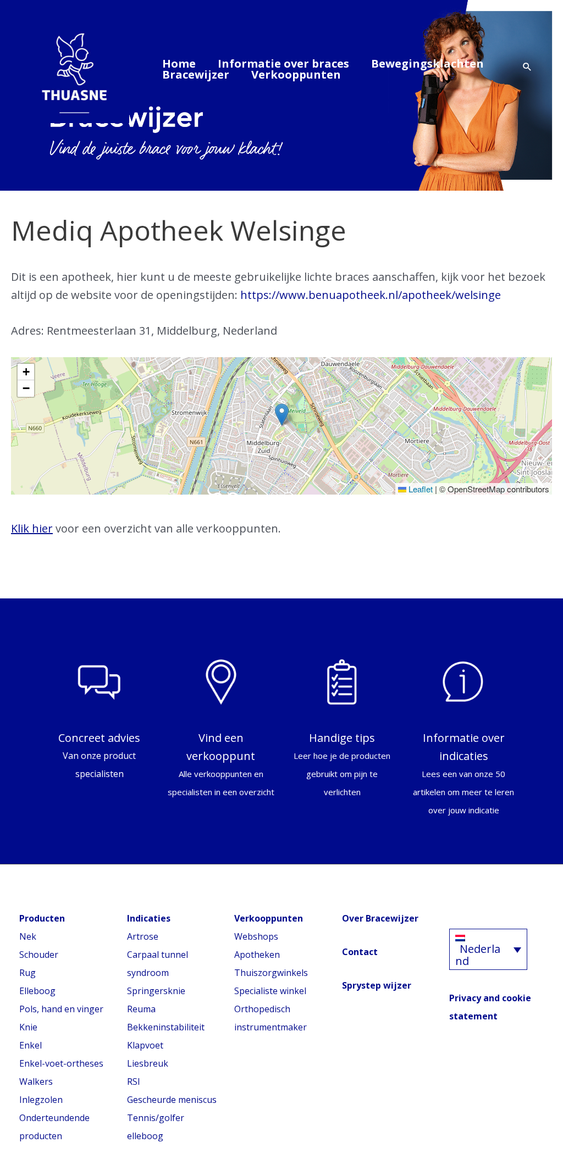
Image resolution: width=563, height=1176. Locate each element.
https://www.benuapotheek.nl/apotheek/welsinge (370, 294)
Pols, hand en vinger (61, 1009)
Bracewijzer (195, 74)
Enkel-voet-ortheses (61, 1063)
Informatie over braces (283, 63)
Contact (360, 952)
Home (179, 63)
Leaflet (419, 489)
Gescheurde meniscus (172, 1100)
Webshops (256, 936)
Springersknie (156, 991)
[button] (527, 67)
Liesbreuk (147, 1063)
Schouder (38, 954)
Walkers (36, 1081)
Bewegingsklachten (427, 63)
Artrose (142, 936)
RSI (133, 1081)
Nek (27, 936)
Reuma (141, 1009)
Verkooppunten (296, 74)
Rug (27, 973)
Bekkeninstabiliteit (166, 1027)
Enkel (30, 1045)
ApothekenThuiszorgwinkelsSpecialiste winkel (271, 972)
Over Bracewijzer (380, 918)
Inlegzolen (41, 1100)
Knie (28, 1027)
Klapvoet (145, 1045)
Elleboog (37, 991)
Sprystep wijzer (376, 985)
